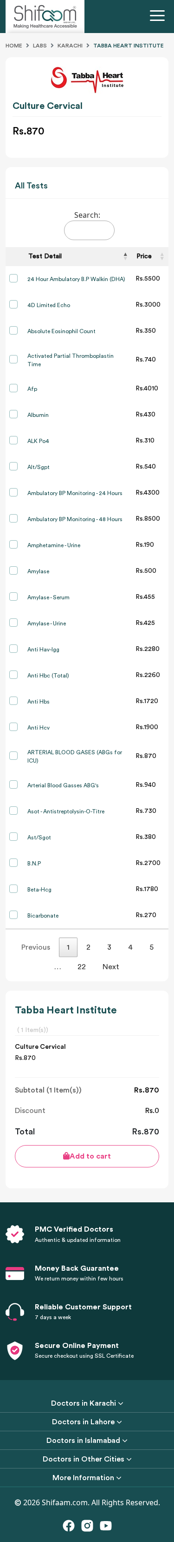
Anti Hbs (38, 701)
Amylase (38, 571)
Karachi (70, 45)
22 (81, 967)
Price (144, 256)
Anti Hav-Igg (43, 649)
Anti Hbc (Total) (48, 675)
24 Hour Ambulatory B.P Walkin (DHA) (76, 279)
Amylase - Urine (46, 623)
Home (14, 45)
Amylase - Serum (48, 597)
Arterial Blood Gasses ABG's (63, 785)
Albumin (38, 415)
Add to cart (90, 1156)
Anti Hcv (38, 728)
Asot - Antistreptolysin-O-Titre (65, 811)
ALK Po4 (38, 441)
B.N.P (34, 863)
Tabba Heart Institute (128, 45)
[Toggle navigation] (159, 16)
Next (111, 967)
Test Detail (45, 256)
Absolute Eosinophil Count (61, 331)
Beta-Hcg (39, 889)
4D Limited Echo (48, 305)
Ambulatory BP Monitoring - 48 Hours (74, 519)
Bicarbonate (42, 915)
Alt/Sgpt (38, 467)
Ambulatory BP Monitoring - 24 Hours (74, 493)
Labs (40, 45)
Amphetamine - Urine (53, 545)
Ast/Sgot (39, 837)
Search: (87, 215)
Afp (32, 389)
